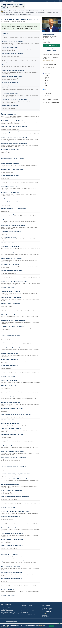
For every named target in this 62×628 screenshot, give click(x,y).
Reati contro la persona (29, 12)
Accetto (51, 625)
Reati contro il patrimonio (40, 12)
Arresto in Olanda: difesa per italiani (9, 365)
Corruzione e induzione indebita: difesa (10, 303)
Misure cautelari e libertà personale (21, 10)
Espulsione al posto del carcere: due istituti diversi (13, 326)
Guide (2, 10)
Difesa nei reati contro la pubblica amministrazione (14, 99)
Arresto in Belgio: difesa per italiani (9, 342)
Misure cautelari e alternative (47, 609)
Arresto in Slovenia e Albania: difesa (10, 353)
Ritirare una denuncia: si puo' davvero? (10, 264)
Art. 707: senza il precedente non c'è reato (11, 132)
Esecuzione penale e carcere (6, 12)
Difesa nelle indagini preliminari (9, 64)
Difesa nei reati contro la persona (10, 82)
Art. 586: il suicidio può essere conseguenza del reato (14, 137)
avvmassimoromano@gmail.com (51, 52)
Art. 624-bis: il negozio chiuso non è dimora (11, 445)
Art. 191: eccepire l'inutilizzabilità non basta (11, 270)
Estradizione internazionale (47, 608)
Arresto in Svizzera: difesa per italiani (10, 371)
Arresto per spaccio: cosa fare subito (10, 163)
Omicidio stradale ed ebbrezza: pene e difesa (12, 584)
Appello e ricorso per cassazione (10, 59)
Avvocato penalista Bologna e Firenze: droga (12, 169)
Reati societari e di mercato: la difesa (10, 484)
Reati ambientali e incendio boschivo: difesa (11, 578)
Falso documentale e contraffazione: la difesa (12, 533)
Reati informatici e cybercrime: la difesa (10, 566)
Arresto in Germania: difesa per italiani (10, 347)
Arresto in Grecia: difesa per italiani (9, 359)
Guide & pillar (44, 615)
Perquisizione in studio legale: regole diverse (12, 214)
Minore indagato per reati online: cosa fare (11, 391)
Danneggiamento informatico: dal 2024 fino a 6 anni (13, 457)
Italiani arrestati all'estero (8, 36)
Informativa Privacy (4, 626)
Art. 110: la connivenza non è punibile (10, 149)
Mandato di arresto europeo (47, 607)
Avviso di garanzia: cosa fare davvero (10, 253)
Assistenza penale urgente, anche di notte (12, 41)
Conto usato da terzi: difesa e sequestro (11, 428)
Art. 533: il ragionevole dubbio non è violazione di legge (14, 281)
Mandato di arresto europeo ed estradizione (13, 70)
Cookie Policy (41, 625)
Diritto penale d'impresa (46, 605)
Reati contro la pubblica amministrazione (9, 14)
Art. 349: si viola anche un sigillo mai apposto (12, 545)
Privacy (7, 621)
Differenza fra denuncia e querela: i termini (11, 258)
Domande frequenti (45, 616)
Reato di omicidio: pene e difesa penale (10, 309)
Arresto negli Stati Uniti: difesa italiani (10, 192)
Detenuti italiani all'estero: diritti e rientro (11, 297)
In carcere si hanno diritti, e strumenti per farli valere (14, 320)
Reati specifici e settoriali (22, 14)
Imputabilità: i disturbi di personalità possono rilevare (14, 143)
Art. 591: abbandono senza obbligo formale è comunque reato (16, 414)
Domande (30, 14)
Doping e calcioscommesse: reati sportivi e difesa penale (15, 561)
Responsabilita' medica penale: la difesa (11, 402)
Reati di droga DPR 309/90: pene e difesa (11, 589)
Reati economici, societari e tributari (53, 12)
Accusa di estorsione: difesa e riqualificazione (12, 440)
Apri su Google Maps (24, 607)
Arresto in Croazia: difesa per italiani (10, 175)
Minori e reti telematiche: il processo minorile (12, 396)
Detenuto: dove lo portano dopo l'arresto (11, 314)
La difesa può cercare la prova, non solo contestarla (13, 219)
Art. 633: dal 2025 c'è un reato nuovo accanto (12, 451)
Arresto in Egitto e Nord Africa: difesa (10, 181)
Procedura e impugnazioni (48, 10)
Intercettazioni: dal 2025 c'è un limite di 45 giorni (13, 225)
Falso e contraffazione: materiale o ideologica (12, 527)
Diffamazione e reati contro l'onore (9, 385)
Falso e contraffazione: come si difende (10, 522)
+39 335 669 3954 (46, 1)
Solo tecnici (57, 625)
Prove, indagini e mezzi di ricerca (35, 10)
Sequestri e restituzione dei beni (10, 105)
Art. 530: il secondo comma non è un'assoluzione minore (15, 276)
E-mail (57, 1)
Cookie (10, 621)
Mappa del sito (14, 621)
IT (59, 1)
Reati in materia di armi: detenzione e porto (11, 572)
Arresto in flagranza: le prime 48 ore (10, 186)
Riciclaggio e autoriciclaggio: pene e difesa (11, 490)
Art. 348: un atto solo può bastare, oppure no (12, 539)
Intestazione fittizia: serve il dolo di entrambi (12, 502)
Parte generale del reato (9, 10)
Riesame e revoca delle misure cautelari (12, 76)
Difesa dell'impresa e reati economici (11, 88)
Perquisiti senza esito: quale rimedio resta (11, 231)
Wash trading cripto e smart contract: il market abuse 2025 (15, 473)
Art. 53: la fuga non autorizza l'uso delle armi (12, 120)
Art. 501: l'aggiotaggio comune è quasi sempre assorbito (15, 496)
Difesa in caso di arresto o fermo (10, 47)
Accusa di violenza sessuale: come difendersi (12, 408)
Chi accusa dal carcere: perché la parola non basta (13, 208)
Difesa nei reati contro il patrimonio (10, 93)
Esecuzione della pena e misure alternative (12, 53)
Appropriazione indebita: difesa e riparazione (12, 434)
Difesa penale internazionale (18, 12)
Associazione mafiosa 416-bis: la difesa (10, 516)
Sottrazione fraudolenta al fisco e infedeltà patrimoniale (14, 478)
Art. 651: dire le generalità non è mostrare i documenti (14, 126)
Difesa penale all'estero (46, 611)
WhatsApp (53, 1)
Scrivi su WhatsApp (52, 45)
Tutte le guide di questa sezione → (8, 154)
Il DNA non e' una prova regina (8, 237)
